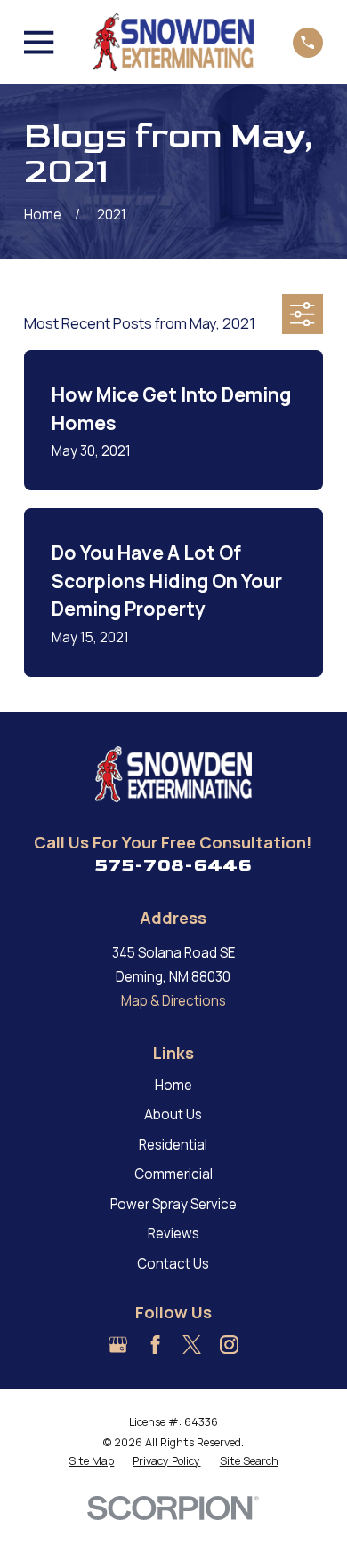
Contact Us (173, 1263)
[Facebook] (155, 1344)
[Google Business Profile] (118, 1344)
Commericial (173, 1174)
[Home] (173, 42)
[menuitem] (91, 1461)
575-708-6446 (173, 865)
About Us (173, 1114)
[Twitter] (191, 1344)
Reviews (173, 1233)
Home (173, 1085)
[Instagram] (229, 1344)
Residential (173, 1144)
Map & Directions (173, 1000)
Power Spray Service (173, 1204)
